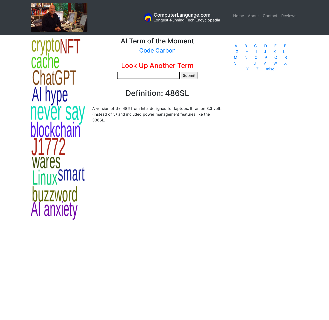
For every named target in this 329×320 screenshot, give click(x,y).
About (253, 15)
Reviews (288, 15)
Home (239, 15)
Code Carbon (157, 50)
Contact (270, 15)
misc (270, 69)
